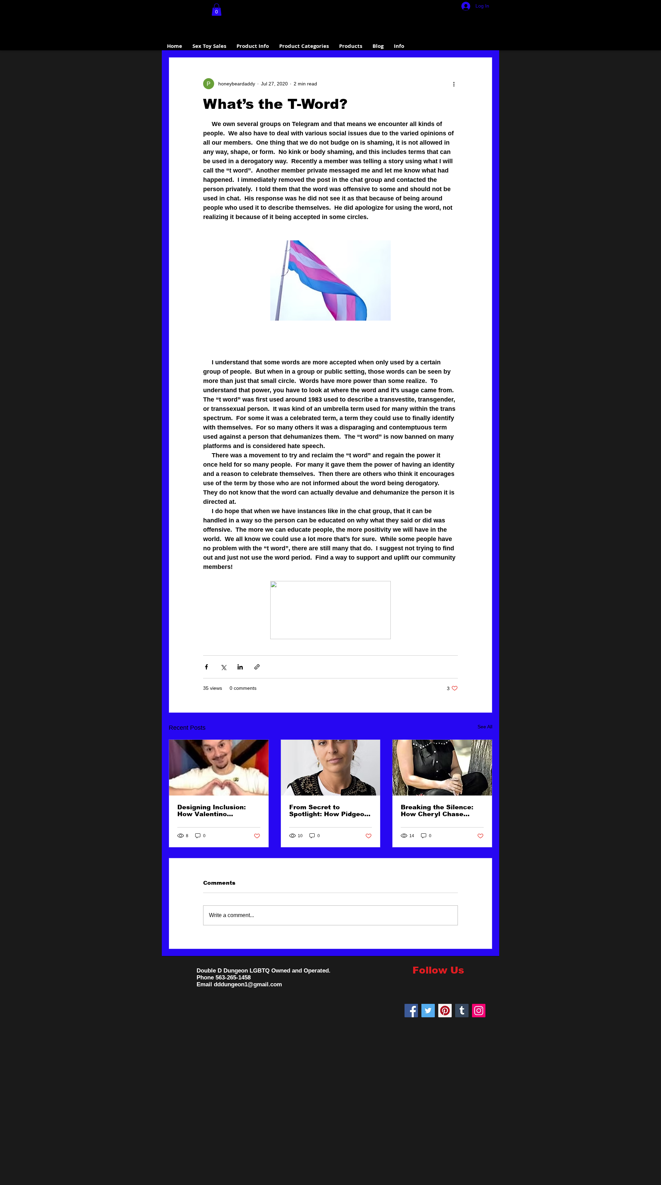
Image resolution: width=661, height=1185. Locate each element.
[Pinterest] (445, 1010)
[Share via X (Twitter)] (223, 667)
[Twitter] (428, 1010)
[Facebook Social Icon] (411, 1010)
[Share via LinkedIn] (240, 667)
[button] (216, 9)
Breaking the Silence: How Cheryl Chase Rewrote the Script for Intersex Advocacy (438, 811)
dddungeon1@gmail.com (248, 984)
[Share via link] (257, 667)
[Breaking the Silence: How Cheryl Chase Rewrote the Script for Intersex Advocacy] (442, 768)
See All (485, 726)
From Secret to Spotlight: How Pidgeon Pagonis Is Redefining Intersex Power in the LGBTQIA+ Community (328, 811)
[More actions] (454, 84)
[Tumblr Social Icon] (462, 1010)
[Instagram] (478, 1010)
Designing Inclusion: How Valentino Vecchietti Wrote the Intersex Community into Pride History (212, 811)
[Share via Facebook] (206, 667)
